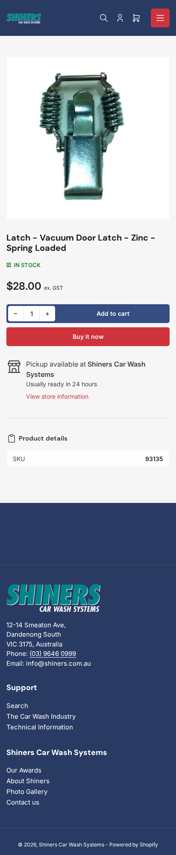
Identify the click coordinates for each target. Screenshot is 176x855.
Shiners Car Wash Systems (71, 844)
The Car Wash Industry (41, 716)
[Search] (103, 18)
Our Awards (23, 770)
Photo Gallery (26, 791)
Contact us (22, 802)
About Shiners (28, 781)
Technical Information (39, 727)
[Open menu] (160, 18)
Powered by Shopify (133, 844)
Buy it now (88, 336)
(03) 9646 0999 (52, 653)
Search (17, 706)
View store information (57, 396)
